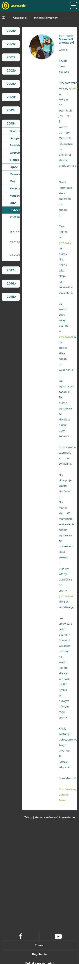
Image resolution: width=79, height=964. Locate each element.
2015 (10, 297)
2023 (11, 57)
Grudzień (15, 131)
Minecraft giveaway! (46, 18)
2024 (11, 44)
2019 (10, 110)
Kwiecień (15, 188)
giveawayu (66, 336)
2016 (10, 283)
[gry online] (14, 6)
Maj (12, 181)
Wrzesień (15, 152)
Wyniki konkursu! (20, 256)
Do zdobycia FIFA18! (20, 245)
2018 (10, 123)
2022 (11, 70)
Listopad (15, 138)
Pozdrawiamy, (68, 789)
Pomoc (39, 945)
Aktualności (20, 18)
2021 (10, 84)
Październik (15, 145)
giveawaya (66, 596)
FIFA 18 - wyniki (20, 221)
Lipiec (14, 167)
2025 (11, 31)
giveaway (65, 243)
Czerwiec (15, 174)
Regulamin (39, 954)
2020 (11, 97)
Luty (12, 202)
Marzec (15, 195)
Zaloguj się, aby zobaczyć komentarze (49, 817)
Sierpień (15, 159)
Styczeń (15, 210)
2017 (10, 270)
